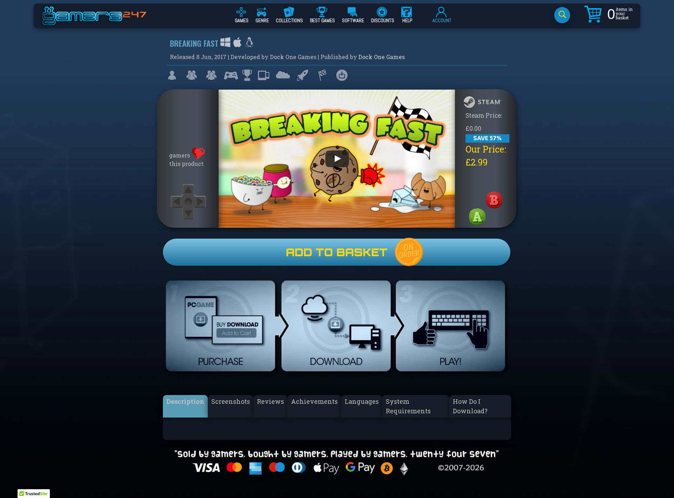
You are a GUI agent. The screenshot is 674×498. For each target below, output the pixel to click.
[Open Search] (562, 15)
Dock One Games (381, 56)
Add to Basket (337, 252)
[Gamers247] (102, 22)
